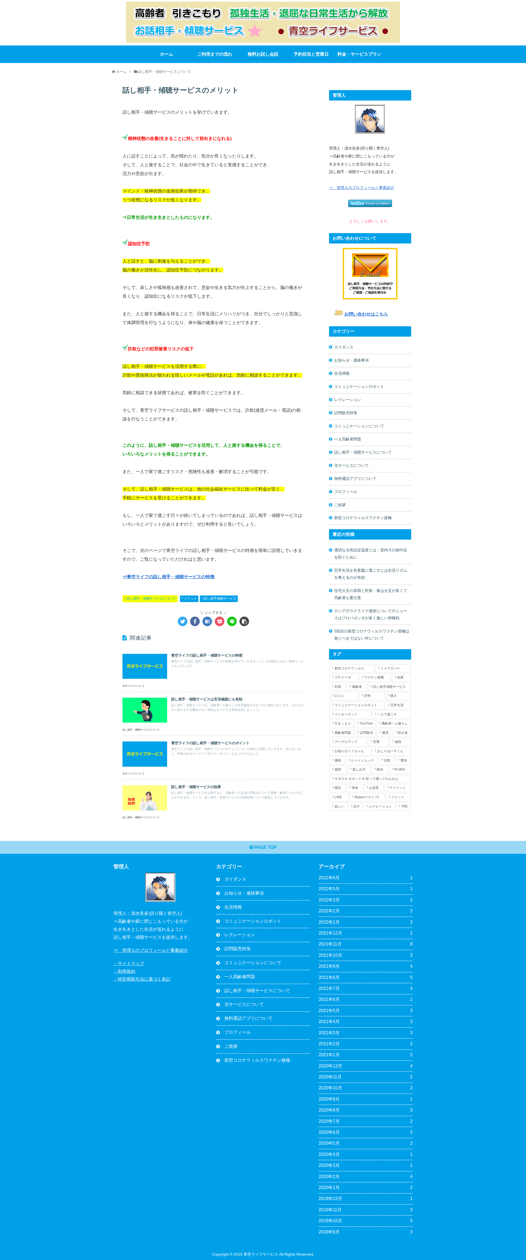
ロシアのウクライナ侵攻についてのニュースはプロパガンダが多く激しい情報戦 (370, 614)
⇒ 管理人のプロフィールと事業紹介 (361, 187)
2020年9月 (366, 1099)
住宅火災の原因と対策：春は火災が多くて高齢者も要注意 (370, 594)
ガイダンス (343, 347)
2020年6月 (366, 1132)
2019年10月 (366, 1220)
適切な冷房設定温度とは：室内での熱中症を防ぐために (370, 553)
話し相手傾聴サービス (220, 598)
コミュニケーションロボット (359, 386)
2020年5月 (366, 1143)
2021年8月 (366, 977)
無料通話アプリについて (355, 478)
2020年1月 (366, 1187)
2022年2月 (366, 911)
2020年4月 (366, 1154)
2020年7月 (366, 1121)
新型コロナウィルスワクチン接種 (363, 518)
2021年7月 (366, 988)
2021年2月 (366, 1043)
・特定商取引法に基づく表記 (141, 979)
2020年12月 (366, 1066)
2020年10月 (366, 1088)
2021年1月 (366, 1054)
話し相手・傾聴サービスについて (151, 598)
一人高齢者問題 (347, 439)
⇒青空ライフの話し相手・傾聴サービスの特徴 (168, 576)
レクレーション (347, 399)
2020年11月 (366, 1077)
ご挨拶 (340, 505)
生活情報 (342, 373)
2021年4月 (366, 1021)
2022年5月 (366, 888)
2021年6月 (366, 999)
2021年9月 (366, 966)
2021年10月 (366, 955)
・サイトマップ (128, 963)
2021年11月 (366, 944)
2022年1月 (366, 922)
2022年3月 (366, 900)
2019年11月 (366, 1209)
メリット (190, 598)
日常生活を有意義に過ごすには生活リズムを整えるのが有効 (370, 574)
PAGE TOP (265, 847)
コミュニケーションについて (359, 426)
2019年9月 (366, 1232)
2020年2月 (366, 1176)
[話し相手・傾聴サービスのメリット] (207, 621)
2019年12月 (366, 1198)
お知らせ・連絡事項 (351, 360)
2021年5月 (366, 1010)
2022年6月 (366, 877)
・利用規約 (124, 971)
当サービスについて (351, 465)
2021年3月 (366, 1032)
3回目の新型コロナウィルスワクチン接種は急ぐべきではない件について (371, 634)
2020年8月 (366, 1110)
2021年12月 (366, 933)
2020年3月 (366, 1165)
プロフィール (345, 491)
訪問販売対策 (345, 413)
